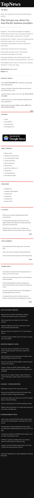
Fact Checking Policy (10, 173)
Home (2, 14)
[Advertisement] (17, 477)
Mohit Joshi (5, 27)
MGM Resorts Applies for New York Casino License (14, 388)
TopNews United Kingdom (11, 191)
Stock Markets (8, 122)
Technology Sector (9, 126)
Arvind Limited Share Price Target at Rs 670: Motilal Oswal (17, 255)
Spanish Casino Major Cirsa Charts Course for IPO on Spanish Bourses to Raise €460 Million (17, 399)
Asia (7, 71)
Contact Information (10, 160)
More (31, 111)
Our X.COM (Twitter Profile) (12, 158)
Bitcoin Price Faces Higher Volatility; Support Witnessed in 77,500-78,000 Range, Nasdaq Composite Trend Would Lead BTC (16, 376)
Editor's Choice (8, 153)
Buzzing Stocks (8, 199)
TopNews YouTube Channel (12, 156)
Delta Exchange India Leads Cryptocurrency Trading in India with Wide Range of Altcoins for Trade (16, 357)
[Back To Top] (31, 495)
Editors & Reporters (10, 163)
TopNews (11, 4)
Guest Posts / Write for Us (11, 168)
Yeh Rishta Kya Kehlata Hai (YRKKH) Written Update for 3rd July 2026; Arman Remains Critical (16, 435)
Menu (5, 10)
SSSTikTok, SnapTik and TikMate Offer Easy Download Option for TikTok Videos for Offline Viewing (15, 440)
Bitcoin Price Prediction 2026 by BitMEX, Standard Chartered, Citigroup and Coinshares (17, 362)
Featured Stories (9, 124)
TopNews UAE (8, 194)
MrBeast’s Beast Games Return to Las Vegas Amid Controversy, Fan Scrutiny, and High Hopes (17, 408)
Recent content (8, 201)
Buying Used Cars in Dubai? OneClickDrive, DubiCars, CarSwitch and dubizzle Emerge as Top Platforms (15, 315)
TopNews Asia (8, 189)
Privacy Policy (8, 170)
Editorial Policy (8, 165)
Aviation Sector (14, 69)
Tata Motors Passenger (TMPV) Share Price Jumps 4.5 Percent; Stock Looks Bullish (17, 337)
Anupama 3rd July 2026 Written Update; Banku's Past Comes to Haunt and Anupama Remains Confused (16, 446)
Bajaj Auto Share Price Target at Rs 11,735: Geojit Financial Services (16, 332)
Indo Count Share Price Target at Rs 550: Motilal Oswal (16, 252)
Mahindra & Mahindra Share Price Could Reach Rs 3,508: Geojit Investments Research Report (15, 326)
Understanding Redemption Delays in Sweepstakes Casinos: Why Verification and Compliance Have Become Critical (17, 285)
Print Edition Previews (10, 175)
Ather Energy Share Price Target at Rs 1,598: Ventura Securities (14, 321)
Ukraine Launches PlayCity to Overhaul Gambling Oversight (16, 403)
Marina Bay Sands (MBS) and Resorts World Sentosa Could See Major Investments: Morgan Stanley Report (16, 393)
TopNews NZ (8, 196)
